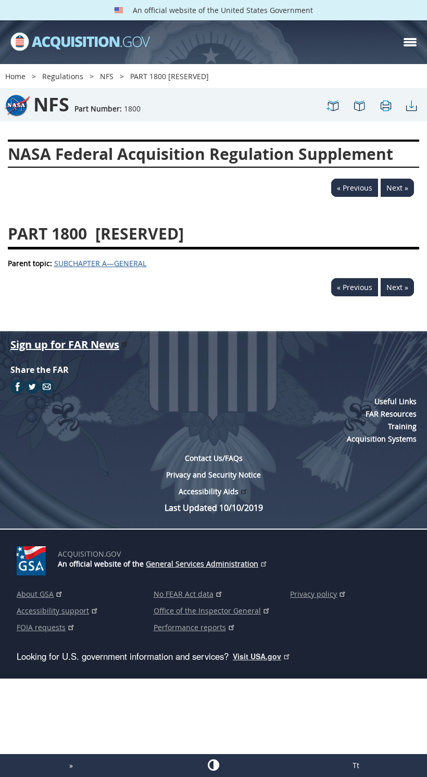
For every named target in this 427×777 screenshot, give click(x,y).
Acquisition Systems (382, 439)
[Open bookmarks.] (359, 110)
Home (15, 76)
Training (402, 426)
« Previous (354, 188)
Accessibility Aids (208, 491)
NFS (107, 76)
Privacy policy (313, 594)
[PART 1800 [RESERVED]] (333, 110)
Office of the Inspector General (207, 611)
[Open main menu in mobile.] (410, 42)
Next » (397, 188)
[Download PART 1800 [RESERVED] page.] (411, 110)
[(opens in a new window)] (33, 558)
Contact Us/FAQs (214, 458)
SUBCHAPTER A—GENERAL (100, 263)
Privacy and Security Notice (213, 475)
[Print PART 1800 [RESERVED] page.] (385, 110)
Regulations (62, 76)
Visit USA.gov (257, 656)
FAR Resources (391, 414)
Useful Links (395, 401)
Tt (356, 765)
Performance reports (190, 627)
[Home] (80, 42)
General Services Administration (202, 564)
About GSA (35, 594)
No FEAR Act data (184, 594)
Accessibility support (53, 611)
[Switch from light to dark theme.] (213, 765)
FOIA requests (41, 627)
